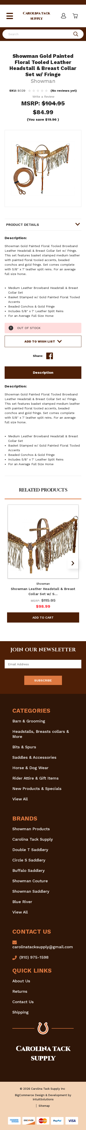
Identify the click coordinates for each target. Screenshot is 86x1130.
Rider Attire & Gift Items (35, 778)
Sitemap (44, 1105)
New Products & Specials (37, 788)
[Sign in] (63, 16)
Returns (19, 991)
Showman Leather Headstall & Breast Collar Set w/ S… (43, 591)
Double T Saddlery (30, 849)
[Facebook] (49, 356)
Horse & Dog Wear (30, 767)
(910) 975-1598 (34, 957)
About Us (21, 981)
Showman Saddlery (30, 891)
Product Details (22, 225)
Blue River (22, 901)
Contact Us (23, 1001)
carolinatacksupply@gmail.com (42, 946)
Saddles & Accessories (34, 757)
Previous (13, 563)
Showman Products (31, 828)
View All (20, 799)
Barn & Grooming (28, 721)
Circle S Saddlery (28, 860)
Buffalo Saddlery (28, 870)
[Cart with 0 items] (74, 16)
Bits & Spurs (24, 747)
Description (43, 372)
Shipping (20, 1012)
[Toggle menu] (9, 16)
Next (72, 563)
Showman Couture (30, 880)
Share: (38, 356)
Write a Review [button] (43, 96)
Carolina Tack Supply (32, 839)
